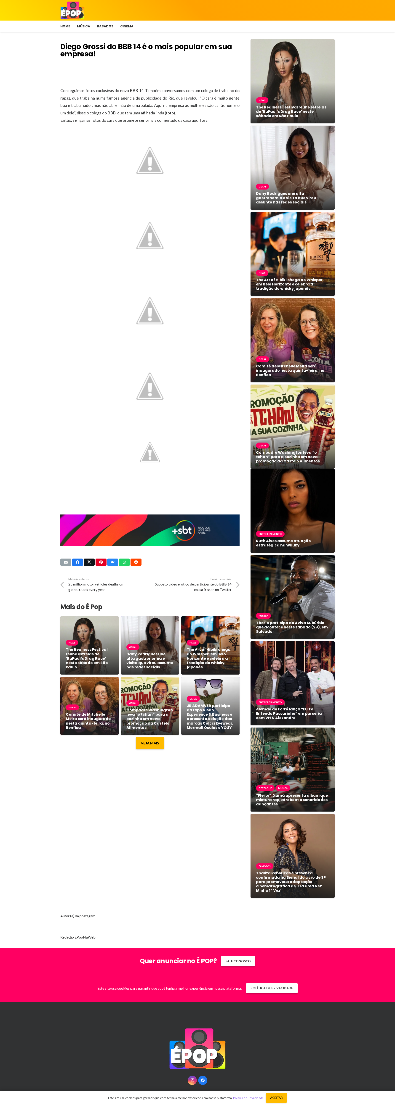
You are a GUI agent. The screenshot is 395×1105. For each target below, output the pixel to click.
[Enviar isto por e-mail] (65, 562)
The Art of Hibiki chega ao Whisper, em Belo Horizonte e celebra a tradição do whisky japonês (209, 658)
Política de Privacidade (248, 1098)
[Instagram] (192, 1080)
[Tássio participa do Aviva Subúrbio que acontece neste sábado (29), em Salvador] (293, 558)
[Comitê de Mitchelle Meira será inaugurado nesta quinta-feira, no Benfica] (89, 680)
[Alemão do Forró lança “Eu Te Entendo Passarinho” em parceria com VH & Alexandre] (293, 644)
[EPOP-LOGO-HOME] (72, 10)
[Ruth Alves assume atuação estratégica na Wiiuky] (293, 472)
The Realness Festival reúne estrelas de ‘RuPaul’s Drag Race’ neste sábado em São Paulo (87, 658)
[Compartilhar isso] (77, 562)
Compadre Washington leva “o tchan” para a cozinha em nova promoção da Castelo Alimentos (149, 718)
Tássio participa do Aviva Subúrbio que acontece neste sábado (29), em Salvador (292, 627)
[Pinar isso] (101, 562)
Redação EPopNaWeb (78, 937)
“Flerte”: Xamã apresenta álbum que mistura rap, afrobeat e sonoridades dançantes (292, 800)
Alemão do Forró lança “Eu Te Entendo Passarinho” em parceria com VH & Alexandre (289, 713)
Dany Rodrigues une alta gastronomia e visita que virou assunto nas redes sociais (149, 660)
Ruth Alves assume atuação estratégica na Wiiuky (283, 543)
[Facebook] (202, 1080)
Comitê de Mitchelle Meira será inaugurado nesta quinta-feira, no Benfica (88, 721)
